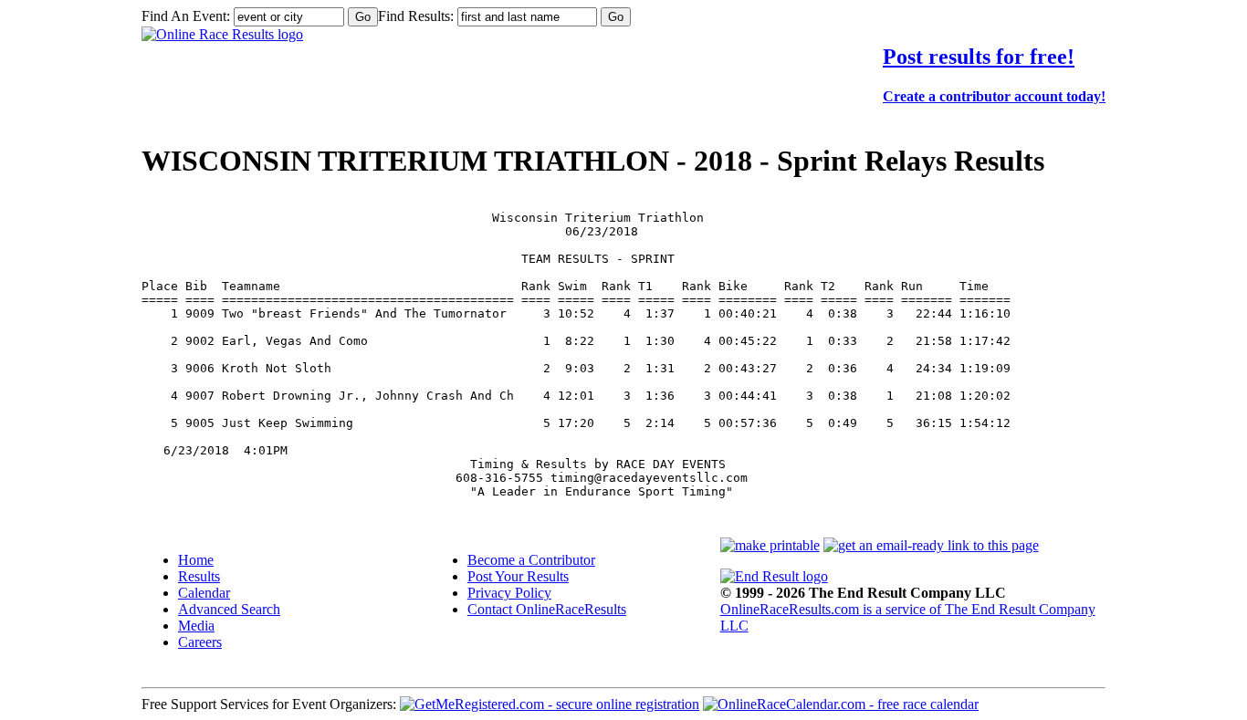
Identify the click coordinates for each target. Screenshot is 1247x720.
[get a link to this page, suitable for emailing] (931, 545)
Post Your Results (518, 576)
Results (199, 576)
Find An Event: (185, 16)
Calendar (204, 592)
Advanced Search (229, 609)
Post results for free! (978, 56)
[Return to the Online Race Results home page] (222, 34)
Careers (200, 642)
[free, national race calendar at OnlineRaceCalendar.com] (841, 704)
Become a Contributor (531, 560)
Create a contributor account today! (994, 96)
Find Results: (416, 16)
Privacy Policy (509, 592)
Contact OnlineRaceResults (546, 609)
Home (196, 560)
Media (196, 625)
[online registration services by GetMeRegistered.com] (549, 704)
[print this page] (770, 545)
